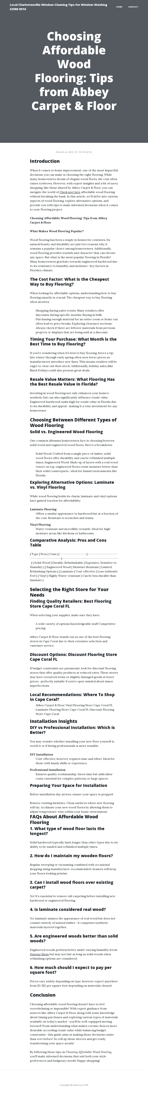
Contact (133, 7)
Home (119, 7)
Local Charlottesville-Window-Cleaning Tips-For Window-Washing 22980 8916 (58, 7)
